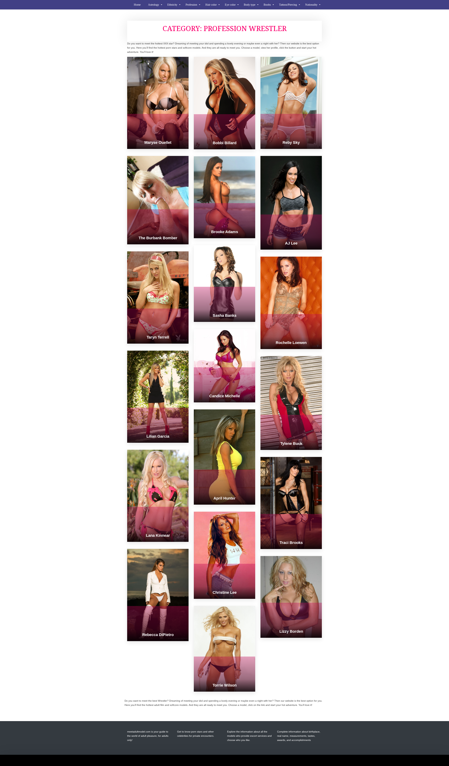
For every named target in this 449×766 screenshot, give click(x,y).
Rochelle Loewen (291, 342)
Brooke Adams (224, 232)
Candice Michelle (224, 396)
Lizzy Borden (291, 631)
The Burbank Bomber (158, 238)
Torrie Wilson (225, 685)
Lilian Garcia (157, 436)
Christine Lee (225, 592)
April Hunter (224, 498)
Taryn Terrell (158, 337)
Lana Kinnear (158, 535)
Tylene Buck (291, 443)
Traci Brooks (291, 542)
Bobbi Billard (224, 143)
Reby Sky (291, 142)
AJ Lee (291, 243)
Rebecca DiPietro (158, 635)
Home (137, 4)
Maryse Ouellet (157, 142)
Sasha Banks (224, 315)
